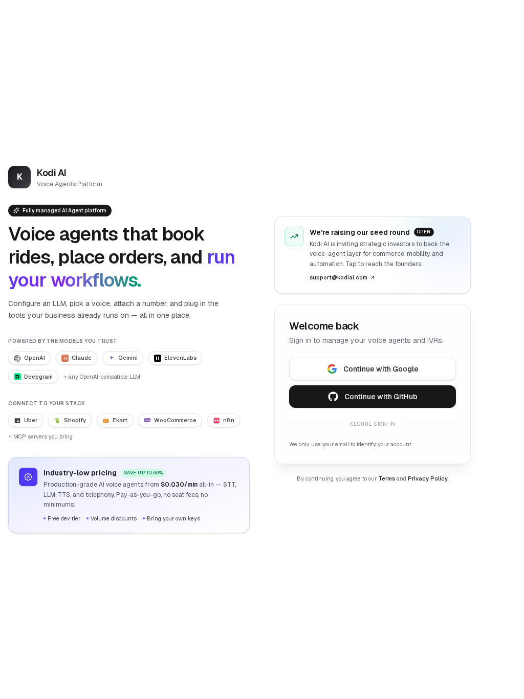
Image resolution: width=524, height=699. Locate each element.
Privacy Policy (428, 478)
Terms (386, 478)
